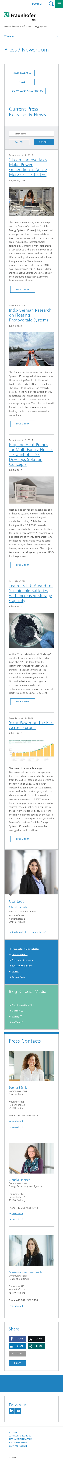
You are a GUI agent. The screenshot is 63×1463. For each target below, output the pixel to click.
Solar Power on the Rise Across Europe (31, 725)
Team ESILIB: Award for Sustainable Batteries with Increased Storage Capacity (31, 593)
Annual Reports (19, 954)
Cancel (19, 142)
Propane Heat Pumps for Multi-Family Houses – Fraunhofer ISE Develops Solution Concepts (31, 454)
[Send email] (31, 873)
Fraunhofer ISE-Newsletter (25, 949)
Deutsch (37, 4)
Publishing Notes (18, 1442)
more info (22, 289)
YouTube (16, 1022)
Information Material (21, 1439)
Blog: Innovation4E (21, 1005)
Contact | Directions (20, 1436)
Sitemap (13, 1432)
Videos (15, 971)
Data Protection (18, 1446)
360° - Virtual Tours (22, 966)
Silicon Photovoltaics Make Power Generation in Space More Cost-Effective (28, 167)
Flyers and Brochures (22, 960)
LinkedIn (16, 1011)
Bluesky (15, 1016)
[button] (17, 1339)
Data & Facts (18, 977)
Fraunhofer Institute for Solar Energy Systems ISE (27, 26)
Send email (17, 932)
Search (51, 4)
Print (17, 1363)
